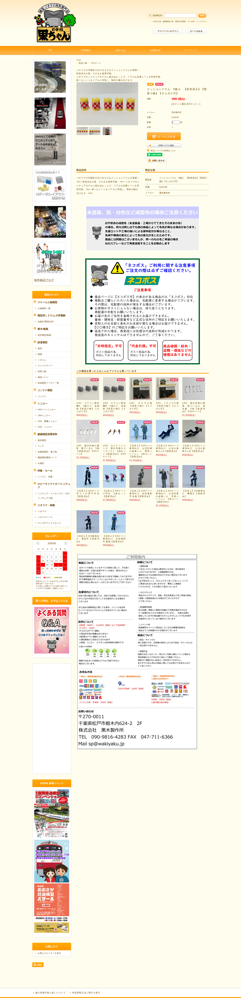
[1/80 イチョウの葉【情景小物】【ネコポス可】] (167, 398)
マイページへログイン (168, 31)
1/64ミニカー (44, 415)
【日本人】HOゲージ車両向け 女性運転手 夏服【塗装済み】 (114, 539)
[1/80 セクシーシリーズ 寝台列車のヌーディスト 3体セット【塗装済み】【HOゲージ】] (114, 440)
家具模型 (42, 440)
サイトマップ (190, 50)
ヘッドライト (201, 21)
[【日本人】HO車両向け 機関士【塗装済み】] (193, 486)
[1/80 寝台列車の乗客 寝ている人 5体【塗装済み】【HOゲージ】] (87, 440)
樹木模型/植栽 (44, 335)
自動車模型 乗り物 (47, 452)
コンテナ (42, 396)
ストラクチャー (45, 365)
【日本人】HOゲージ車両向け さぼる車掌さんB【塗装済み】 (193, 448)
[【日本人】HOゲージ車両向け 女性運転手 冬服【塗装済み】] (140, 486)
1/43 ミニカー (45, 427)
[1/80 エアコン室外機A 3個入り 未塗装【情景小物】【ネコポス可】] (87, 398)
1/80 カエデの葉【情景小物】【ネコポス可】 (140, 406)
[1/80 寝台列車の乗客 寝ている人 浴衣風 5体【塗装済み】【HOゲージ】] (193, 398)
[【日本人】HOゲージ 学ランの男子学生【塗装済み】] (87, 486)
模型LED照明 (180, 21)
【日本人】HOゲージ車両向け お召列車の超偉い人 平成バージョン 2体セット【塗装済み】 (167, 496)
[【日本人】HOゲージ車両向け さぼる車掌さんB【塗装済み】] (193, 440)
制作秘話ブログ (44, 280)
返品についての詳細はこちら (163, 150)
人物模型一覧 (44, 308)
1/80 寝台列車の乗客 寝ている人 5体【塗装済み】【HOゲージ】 (87, 449)
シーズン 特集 (45, 477)
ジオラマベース (45, 517)
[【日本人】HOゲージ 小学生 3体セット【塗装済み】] (114, 486)
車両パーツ (43, 377)
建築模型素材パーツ (47, 457)
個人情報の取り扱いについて (50, 992)
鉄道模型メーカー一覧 (48, 383)
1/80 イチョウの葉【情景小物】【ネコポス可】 (167, 406)
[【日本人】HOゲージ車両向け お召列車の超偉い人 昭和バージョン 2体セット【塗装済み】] (140, 440)
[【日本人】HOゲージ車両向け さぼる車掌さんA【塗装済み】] (167, 440)
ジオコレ (42, 360)
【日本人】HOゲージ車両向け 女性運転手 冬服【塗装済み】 (140, 494)
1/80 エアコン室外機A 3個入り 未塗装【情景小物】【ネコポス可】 (87, 407)
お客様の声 (155, 50)
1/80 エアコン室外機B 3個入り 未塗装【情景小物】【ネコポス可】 (114, 407)
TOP (50, 50)
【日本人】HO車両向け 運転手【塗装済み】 (87, 539)
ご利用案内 (85, 50)
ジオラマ (42, 511)
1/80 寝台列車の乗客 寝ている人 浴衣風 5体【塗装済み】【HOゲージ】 (193, 407)
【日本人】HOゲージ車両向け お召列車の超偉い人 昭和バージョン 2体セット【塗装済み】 (140, 451)
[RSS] (38, 965)
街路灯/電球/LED (46, 321)
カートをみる (196, 31)
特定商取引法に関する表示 (86, 992)
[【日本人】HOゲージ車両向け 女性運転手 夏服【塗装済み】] (114, 531)
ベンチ (41, 446)
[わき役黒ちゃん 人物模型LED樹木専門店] (54, 43)
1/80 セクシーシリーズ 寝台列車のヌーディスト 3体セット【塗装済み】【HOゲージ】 (114, 451)
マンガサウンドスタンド (49, 523)
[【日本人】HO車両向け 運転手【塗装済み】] (87, 531)
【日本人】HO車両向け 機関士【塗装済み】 (193, 494)
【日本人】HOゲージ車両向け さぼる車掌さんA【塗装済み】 (167, 448)
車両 (40, 348)
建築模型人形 (168, 21)
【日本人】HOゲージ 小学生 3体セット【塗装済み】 (115, 494)
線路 (40, 354)
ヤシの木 (191, 21)
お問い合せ (120, 50)
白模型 (41, 463)
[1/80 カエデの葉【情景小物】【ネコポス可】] (140, 398)
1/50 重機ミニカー (47, 421)
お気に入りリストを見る (49, 953)
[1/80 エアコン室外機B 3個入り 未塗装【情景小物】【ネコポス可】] (114, 398)
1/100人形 (157, 21)
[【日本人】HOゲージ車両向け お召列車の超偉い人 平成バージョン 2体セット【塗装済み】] (167, 486)
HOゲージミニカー (47, 409)
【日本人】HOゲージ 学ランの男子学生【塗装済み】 (89, 494)
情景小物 (83, 63)
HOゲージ (96, 63)
